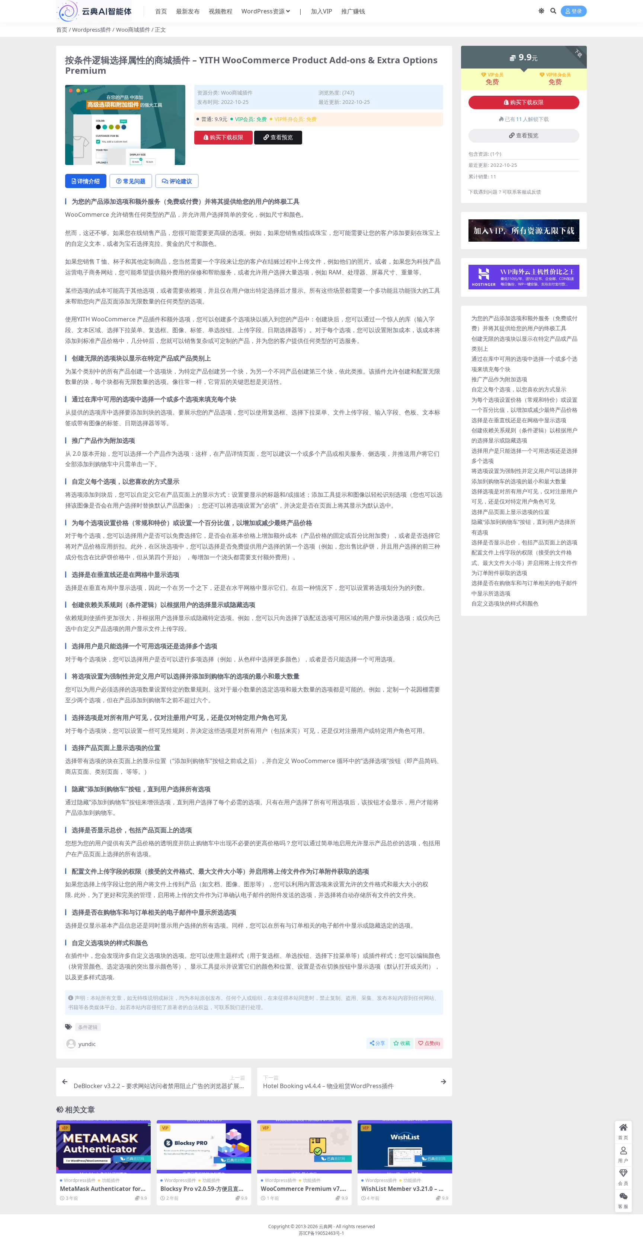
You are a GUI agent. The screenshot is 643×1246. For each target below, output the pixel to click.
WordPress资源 (263, 11)
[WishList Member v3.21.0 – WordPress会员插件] (405, 1146)
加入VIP (321, 11)
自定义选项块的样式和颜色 (504, 603)
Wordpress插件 (91, 29)
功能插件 (111, 1180)
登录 (577, 11)
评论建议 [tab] (181, 181)
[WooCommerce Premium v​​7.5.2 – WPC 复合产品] (304, 1146)
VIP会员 (495, 74)
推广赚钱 (353, 11)
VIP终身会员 (558, 74)
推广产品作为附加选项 (499, 379)
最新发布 (188, 11)
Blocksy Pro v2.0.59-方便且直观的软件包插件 (202, 1192)
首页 (161, 11)
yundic (87, 1044)
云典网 (325, 1226)
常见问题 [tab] (134, 181)
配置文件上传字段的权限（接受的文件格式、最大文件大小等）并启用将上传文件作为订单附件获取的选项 (524, 562)
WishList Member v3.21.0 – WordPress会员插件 (404, 1192)
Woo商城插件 (133, 29)
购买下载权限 (226, 137)
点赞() (432, 1043)
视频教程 (221, 11)
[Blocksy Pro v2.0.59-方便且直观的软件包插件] (204, 1146)
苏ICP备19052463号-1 (321, 1233)
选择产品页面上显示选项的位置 (510, 511)
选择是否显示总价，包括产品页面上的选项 (524, 542)
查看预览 (282, 137)
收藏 (405, 1043)
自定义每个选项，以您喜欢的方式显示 (518, 389)
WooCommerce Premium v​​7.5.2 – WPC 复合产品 (303, 1192)
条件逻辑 (87, 1027)
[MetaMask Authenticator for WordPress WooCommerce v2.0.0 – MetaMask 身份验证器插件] (103, 1146)
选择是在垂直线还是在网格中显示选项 (518, 420)
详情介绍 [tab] (88, 181)
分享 (380, 1043)
